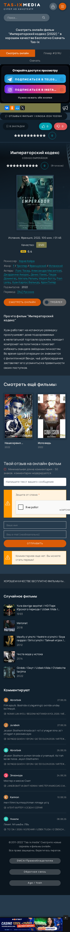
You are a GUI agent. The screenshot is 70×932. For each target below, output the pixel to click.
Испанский (56, 265)
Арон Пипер (48, 282)
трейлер (56, 302)
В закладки (17, 126)
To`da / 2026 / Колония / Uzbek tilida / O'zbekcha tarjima (36, 829)
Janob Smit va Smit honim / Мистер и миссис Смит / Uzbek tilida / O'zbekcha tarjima (36, 785)
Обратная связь (35, 871)
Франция (26, 237)
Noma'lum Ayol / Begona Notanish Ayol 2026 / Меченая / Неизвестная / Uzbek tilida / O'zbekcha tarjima (36, 713)
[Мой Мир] (17, 108)
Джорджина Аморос (16, 274)
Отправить (35, 543)
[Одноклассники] (12, 108)
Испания (14, 237)
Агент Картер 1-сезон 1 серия (25, 807)
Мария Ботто (47, 278)
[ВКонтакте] (7, 108)
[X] (22, 108)
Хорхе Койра (27, 261)
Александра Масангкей (46, 270)
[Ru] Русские (25, 292)
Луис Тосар (22, 270)
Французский (37, 265)
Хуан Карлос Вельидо (25, 282)
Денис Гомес (39, 274)
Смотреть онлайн (22, 302)
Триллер (22, 265)
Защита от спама (27, 494)
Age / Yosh (35, 882)
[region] (35, 83)
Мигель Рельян (28, 278)
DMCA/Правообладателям (35, 860)
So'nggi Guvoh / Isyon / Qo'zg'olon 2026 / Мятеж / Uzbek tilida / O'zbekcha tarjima (36, 738)
